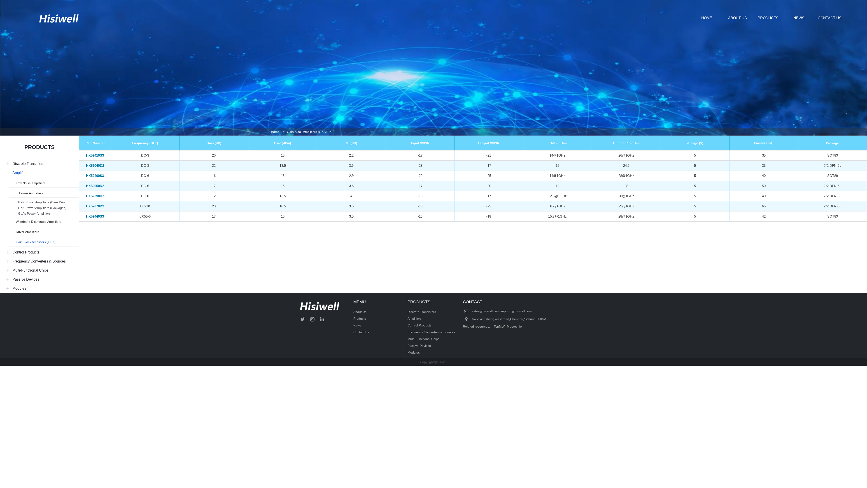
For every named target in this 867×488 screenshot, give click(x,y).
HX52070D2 (95, 206)
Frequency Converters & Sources (431, 332)
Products (359, 318)
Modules (414, 352)
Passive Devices (419, 345)
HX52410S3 (95, 155)
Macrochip (514, 326)
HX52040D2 (95, 165)
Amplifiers (415, 318)
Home (275, 132)
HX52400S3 (95, 176)
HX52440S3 (95, 216)
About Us (359, 312)
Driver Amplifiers (27, 232)
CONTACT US (829, 18)
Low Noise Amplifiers (30, 183)
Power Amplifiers (31, 193)
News (357, 325)
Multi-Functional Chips (423, 339)
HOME (706, 18)
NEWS (798, 18)
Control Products (419, 325)
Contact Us (361, 332)
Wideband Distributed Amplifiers (38, 221)
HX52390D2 (95, 196)
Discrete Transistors (422, 312)
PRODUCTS (768, 18)
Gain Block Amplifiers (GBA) (307, 132)
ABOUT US (737, 18)
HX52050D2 (95, 186)
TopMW (499, 326)
